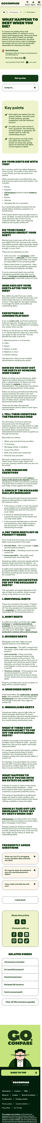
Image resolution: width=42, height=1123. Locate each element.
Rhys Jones (19, 58)
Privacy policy (7, 1104)
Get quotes (20, 78)
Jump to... (9, 87)
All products (6, 1091)
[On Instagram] (14, 940)
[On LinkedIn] (26, 934)
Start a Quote (31, 1014)
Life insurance (13, 12)
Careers (15, 1095)
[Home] (4, 12)
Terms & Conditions (28, 1095)
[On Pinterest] (20, 940)
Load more (20, 900)
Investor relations (22, 1104)
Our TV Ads (18, 1108)
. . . (23, 12)
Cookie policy (7, 1099)
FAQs (26, 1091)
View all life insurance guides (20, 1002)
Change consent (21, 1099)
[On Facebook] (17, 921)
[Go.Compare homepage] (10, 3)
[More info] (24, 58)
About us (5, 1095)
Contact (17, 1091)
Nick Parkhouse (11, 50)
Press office (6, 1108)
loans (36, 546)
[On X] (23, 921)
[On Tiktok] (26, 940)
